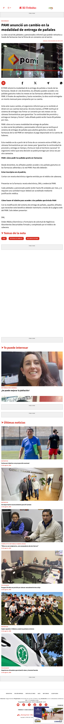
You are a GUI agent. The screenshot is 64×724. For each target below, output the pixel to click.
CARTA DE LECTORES (30, 693)
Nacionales (5, 21)
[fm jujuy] (50, 8)
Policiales (5, 585)
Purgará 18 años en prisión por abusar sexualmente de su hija (20, 587)
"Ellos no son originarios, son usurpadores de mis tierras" (19, 546)
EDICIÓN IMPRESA (18, 693)
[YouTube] (18, 704)
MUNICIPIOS (9, 693)
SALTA (39, 693)
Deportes (4, 461)
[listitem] (10, 8)
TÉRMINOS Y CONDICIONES (25, 709)
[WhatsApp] (40, 704)
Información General (9, 388)
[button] (22, 83)
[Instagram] (46, 704)
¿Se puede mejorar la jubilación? (15, 390)
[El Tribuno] (28, 8)
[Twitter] (29, 704)
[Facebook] (35, 704)
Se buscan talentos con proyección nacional (15, 463)
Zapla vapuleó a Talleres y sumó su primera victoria (17, 629)
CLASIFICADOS (54, 693)
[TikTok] (23, 704)
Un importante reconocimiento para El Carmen (16, 505)
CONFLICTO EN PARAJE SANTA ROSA (13, 544)
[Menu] (4, 8)
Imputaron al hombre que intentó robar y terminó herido (19, 670)
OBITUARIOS (46, 693)
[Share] (3, 83)
